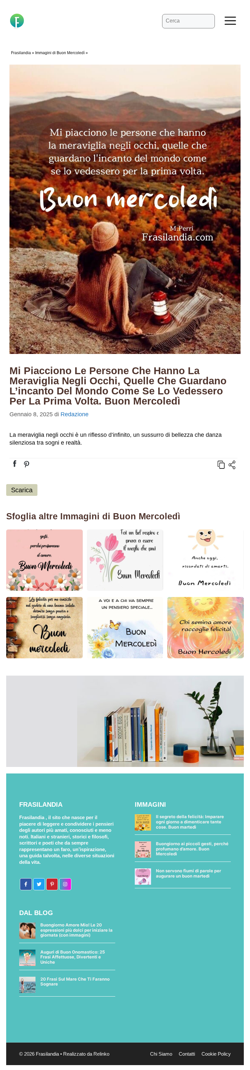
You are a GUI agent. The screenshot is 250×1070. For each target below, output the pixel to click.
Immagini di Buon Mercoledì (60, 53)
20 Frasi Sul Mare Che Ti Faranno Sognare (75, 981)
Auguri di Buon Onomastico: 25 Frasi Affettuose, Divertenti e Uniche (72, 957)
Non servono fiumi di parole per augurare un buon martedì (188, 873)
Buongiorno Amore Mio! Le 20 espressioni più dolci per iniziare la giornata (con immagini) (76, 930)
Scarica (22, 490)
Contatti (187, 1054)
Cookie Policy (216, 1054)
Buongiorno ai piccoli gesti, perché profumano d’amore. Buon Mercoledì (192, 848)
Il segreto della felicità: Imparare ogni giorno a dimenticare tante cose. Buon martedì (190, 821)
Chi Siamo (161, 1054)
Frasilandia (21, 53)
